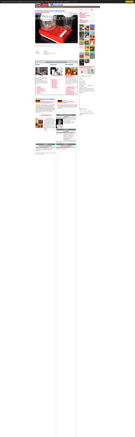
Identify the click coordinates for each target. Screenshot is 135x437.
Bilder (52, 7)
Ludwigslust (66, 131)
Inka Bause (66, 116)
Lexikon (40, 7)
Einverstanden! (129, 1)
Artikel (49, 7)
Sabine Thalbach (55, 87)
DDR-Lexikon (82, 16)
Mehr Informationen (74, 1)
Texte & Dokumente (83, 21)
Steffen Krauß (54, 82)
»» (40, 112)
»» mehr (45, 129)
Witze (81, 12)
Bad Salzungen (40, 92)
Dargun (38, 91)
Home (37, 7)
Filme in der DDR (83, 17)
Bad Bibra (38, 86)
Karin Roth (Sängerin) (56, 75)
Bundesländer (60, 7)
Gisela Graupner (55, 86)
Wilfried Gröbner (55, 81)
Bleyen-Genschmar (40, 89)
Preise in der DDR (83, 13)
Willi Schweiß (54, 84)
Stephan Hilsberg (55, 83)
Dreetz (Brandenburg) (41, 88)
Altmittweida (39, 87)
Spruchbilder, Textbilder (84, 20)
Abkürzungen (82, 14)
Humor (55, 7)
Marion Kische (54, 80)
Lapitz (41, 75)
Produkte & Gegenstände (40, 12)
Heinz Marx (54, 85)
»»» (38, 83)
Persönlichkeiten (83, 22)
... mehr (72, 122)
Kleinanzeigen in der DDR (84, 15)
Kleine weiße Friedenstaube (45, 145)
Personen (45, 7)
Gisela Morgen (54, 79)
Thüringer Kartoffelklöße (66, 145)
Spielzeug (47, 12)
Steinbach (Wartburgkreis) (41, 90)
